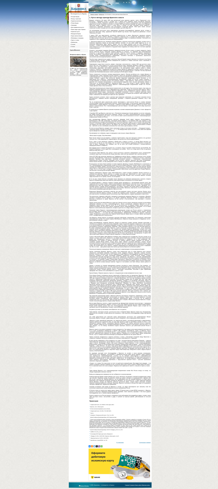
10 (89, 431)
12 (104, 350)
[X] (97, 446)
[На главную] (123, 2)
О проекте (132, 485)
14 (118, 392)
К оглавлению (120, 442)
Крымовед (78, 8)
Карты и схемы (75, 40)
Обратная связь (146, 485)
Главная (127, 485)
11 (89, 433)
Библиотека (74, 42)
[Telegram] (94, 446)
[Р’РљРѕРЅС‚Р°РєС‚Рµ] (90, 446)
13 (89, 437)
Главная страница (94, 14)
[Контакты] (129, 2)
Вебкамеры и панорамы (77, 38)
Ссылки (73, 44)
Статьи (73, 46)
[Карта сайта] (126, 2)
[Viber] (99, 446)
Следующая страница (145, 442)
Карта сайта (138, 485)
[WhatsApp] (101, 446)
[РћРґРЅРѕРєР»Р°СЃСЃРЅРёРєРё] (92, 446)
